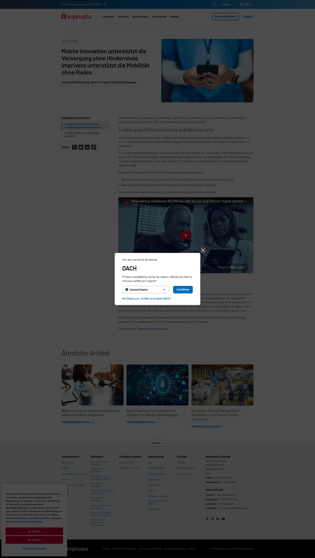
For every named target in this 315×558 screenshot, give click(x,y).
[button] (203, 250)
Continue (183, 289)
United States (139, 289)
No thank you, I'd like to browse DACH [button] (146, 298)
